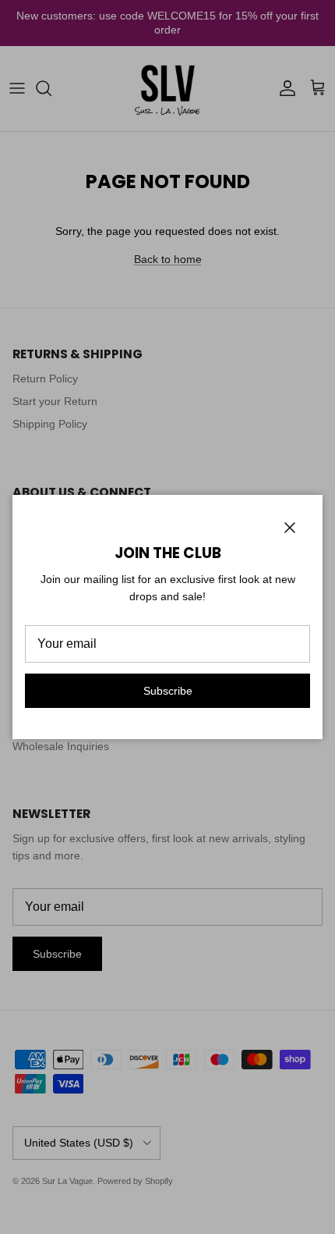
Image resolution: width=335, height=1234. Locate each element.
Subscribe (167, 691)
